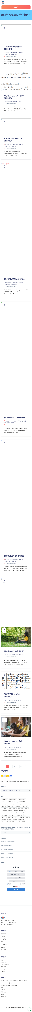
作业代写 (21, 654)
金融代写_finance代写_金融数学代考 (13, 421)
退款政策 (3, 989)
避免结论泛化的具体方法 (7, 853)
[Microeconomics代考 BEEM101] (16, 727)
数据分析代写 (22, 810)
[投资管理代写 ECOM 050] (16, 219)
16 (21, 766)
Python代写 (17, 806)
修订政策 (3, 992)
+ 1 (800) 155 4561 (10, 983)
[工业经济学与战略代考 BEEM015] (16, 33)
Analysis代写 (5, 799)
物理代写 (17, 813)
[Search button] (29, 832)
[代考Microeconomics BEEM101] (16, 126)
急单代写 (10, 810)
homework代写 (18, 804)
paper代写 (4, 806)
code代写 (4, 801)
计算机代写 (11, 821)
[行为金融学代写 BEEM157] (16, 357)
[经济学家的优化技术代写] (16, 637)
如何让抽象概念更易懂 (6, 845)
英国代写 (15, 819)
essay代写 (14, 801)
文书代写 (3, 966)
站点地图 (3, 996)
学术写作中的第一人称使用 (8, 849)
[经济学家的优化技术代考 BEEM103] (16, 81)
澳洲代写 (11, 813)
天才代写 (3, 947)
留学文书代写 (5, 815)
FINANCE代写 (10, 804)
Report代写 (24, 806)
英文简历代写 (21, 819)
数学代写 (16, 810)
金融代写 (23, 821)
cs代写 (9, 801)
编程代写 (22, 817)
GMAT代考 (4, 969)
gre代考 (3, 936)
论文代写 (18, 821)
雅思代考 (3, 942)
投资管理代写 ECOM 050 (14, 279)
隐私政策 (3, 994)
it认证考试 (3, 939)
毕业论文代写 (5, 813)
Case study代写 (22, 799)
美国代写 (4, 819)
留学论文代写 (12, 815)
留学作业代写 (23, 813)
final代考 (4, 804)
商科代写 (27, 808)
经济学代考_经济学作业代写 (11, 52)
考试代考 (9, 819)
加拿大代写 (20, 808)
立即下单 (3, 987)
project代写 (10, 806)
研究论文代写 (19, 815)
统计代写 (17, 817)
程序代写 (26, 815)
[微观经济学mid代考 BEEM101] (16, 680)
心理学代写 (4, 810)
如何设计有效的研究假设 (7, 857)
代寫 (20, 101)
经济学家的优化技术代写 (14, 651)
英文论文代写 (5, 821)
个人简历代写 (5, 808)
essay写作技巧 (22, 801)
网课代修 (28, 817)
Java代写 (26, 804)
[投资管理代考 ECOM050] (16, 495)
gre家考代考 (4, 944)
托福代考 (3, 971)
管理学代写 (4, 817)
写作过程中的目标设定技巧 (8, 842)
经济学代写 (10, 817)
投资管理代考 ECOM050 (14, 556)
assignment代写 (13, 799)
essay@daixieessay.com (10, 985)
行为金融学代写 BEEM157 (14, 417)
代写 (10, 808)
